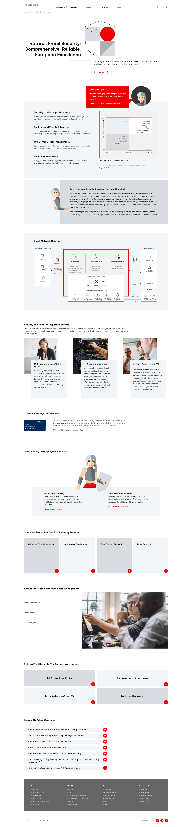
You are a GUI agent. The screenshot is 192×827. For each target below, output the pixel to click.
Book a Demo (35, 804)
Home (26, 12)
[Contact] (157, 820)
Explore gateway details (53, 509)
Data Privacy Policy (45, 821)
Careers (69, 792)
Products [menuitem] (59, 7)
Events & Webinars (109, 792)
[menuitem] (157, 7)
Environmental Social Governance (78, 798)
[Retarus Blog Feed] (166, 820)
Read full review (111, 426)
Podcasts (106, 804)
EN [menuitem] (165, 7)
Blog (104, 801)
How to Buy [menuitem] (104, 7)
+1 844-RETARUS (144, 801)
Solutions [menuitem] (73, 7)
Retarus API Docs (144, 792)
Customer (70, 801)
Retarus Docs (143, 789)
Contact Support (144, 798)
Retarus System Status (146, 795)
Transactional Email (37, 792)
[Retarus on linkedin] (162, 820)
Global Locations (72, 804)
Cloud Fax (34, 789)
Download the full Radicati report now (104, 104)
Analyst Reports (108, 798)
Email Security (36, 798)
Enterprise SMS (36, 795)
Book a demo (101, 72)
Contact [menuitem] (119, 7)
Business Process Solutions (40, 801)
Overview (70, 789)
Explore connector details (118, 506)
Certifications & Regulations (76, 795)
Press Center (107, 789)
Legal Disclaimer (29, 821)
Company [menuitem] (88, 7)
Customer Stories (109, 795)
